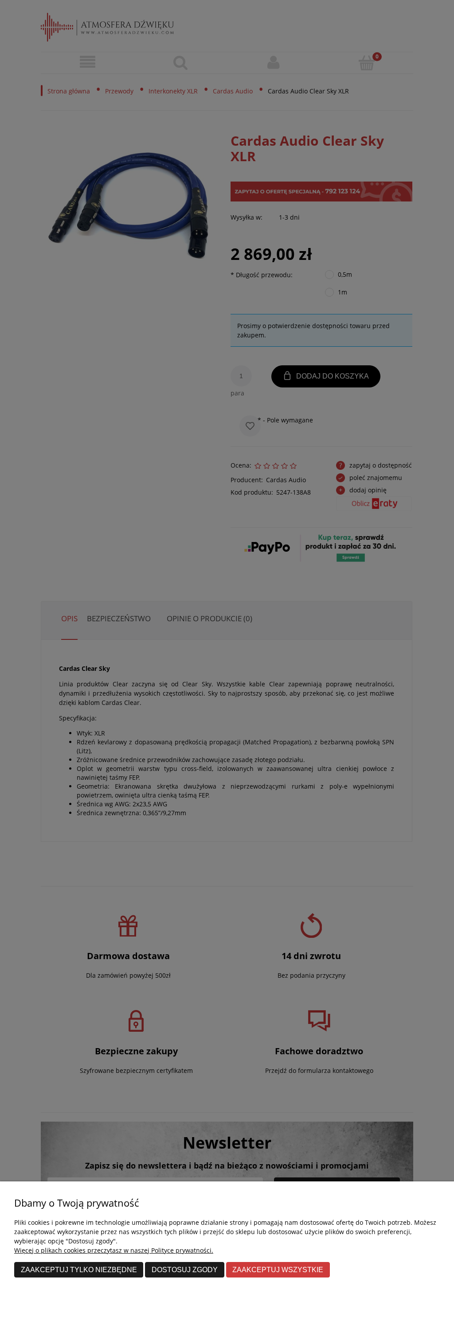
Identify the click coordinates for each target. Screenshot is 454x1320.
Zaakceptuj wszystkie (277, 1270)
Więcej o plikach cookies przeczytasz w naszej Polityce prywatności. (113, 1250)
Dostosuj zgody (185, 1270)
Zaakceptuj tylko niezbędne (79, 1270)
